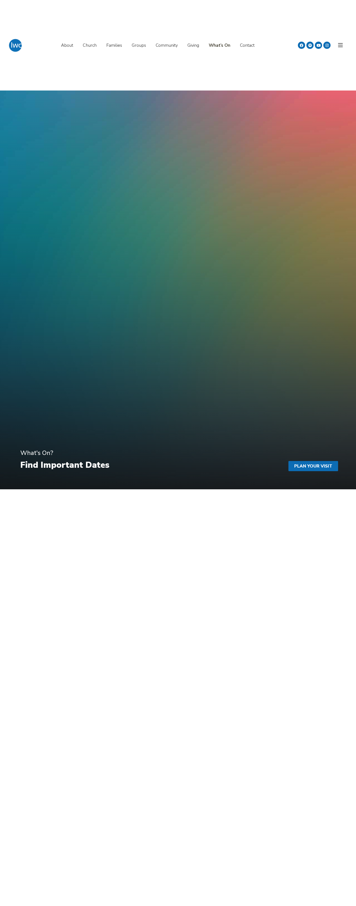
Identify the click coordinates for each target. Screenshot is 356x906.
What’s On (219, 45)
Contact (247, 45)
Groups (139, 45)
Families (114, 45)
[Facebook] (301, 45)
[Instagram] (327, 45)
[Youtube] (318, 45)
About (67, 45)
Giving (193, 45)
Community (167, 45)
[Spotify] (310, 45)
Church (90, 45)
